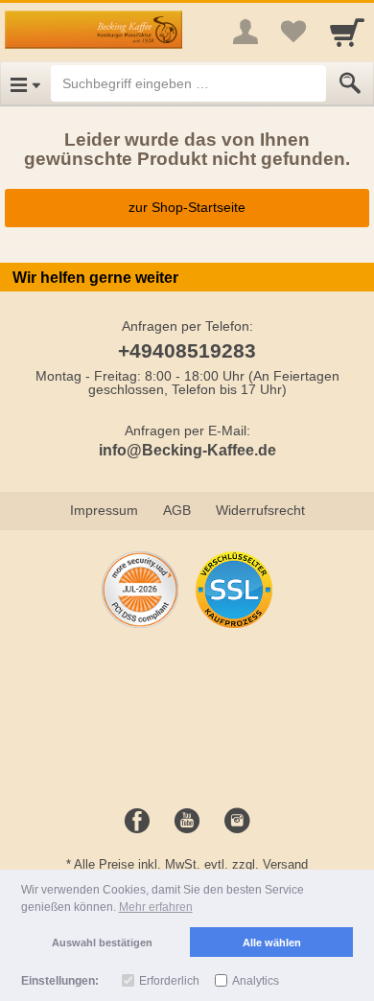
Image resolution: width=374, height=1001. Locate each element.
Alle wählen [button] (272, 942)
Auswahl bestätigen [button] (102, 942)
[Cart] (347, 31)
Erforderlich (169, 981)
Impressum (104, 510)
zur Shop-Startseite (187, 207)
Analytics (255, 981)
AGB (177, 510)
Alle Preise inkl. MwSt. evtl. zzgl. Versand (191, 864)
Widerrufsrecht (260, 510)
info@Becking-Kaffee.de (187, 450)
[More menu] (245, 31)
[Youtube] (187, 822)
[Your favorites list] (293, 31)
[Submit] (350, 83)
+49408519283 (187, 350)
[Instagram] (237, 822)
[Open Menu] (25, 83)
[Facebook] (137, 822)
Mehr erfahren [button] (156, 907)
